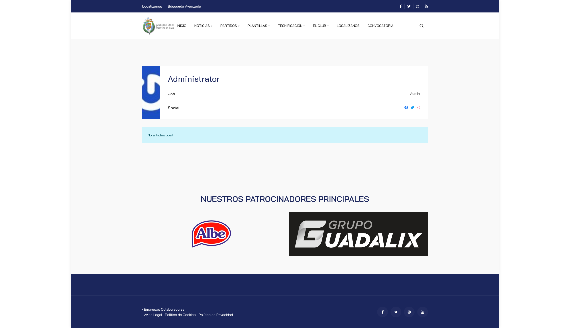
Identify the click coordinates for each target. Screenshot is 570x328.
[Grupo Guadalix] (358, 233)
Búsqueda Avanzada (184, 6)
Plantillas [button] (257, 26)
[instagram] (417, 6)
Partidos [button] (228, 26)
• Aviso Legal (152, 314)
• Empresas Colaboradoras (163, 309)
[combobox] (421, 25)
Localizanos (348, 26)
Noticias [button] (202, 26)
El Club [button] (319, 26)
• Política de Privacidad (215, 314)
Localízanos (152, 6)
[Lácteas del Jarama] (211, 233)
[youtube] (426, 6)
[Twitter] (409, 6)
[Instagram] (418, 107)
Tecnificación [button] (290, 26)
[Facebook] (401, 6)
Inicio (181, 26)
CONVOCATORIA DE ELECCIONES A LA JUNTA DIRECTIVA (380, 31)
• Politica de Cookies (180, 314)
